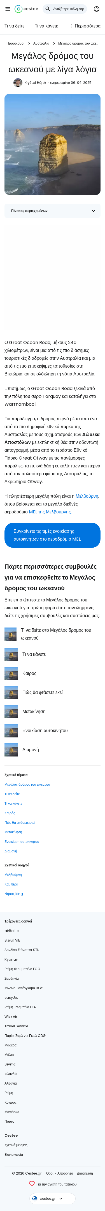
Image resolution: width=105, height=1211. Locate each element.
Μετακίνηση (13, 832)
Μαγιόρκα (11, 1111)
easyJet (11, 997)
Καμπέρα (11, 884)
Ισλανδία (10, 1073)
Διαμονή (10, 851)
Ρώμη (8, 1092)
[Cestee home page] (26, 9)
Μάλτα (9, 1054)
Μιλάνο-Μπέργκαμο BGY (23, 988)
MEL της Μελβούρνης (50, 512)
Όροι (49, 1173)
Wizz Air (10, 1016)
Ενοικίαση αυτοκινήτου (21, 841)
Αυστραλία (41, 43)
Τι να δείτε (14, 26)
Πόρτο (9, 1121)
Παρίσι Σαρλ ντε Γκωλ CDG (25, 1035)
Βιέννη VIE (12, 940)
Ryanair (11, 959)
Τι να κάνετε (46, 26)
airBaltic (11, 930)
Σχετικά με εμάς (15, 1145)
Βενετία (9, 1064)
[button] (7, 8)
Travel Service (16, 1026)
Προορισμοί (15, 43)
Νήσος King (13, 893)
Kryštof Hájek (35, 82)
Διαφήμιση (85, 1173)
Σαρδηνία (11, 978)
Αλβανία (10, 1083)
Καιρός (9, 813)
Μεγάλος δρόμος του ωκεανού (78, 43)
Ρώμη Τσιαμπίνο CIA (20, 1007)
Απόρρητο (65, 1173)
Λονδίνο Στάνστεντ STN (21, 949)
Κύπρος (10, 1102)
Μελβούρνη (87, 496)
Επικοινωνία (13, 1154)
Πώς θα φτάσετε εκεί (19, 822)
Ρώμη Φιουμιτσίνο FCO (22, 969)
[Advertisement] (52, 277)
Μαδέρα (10, 1045)
